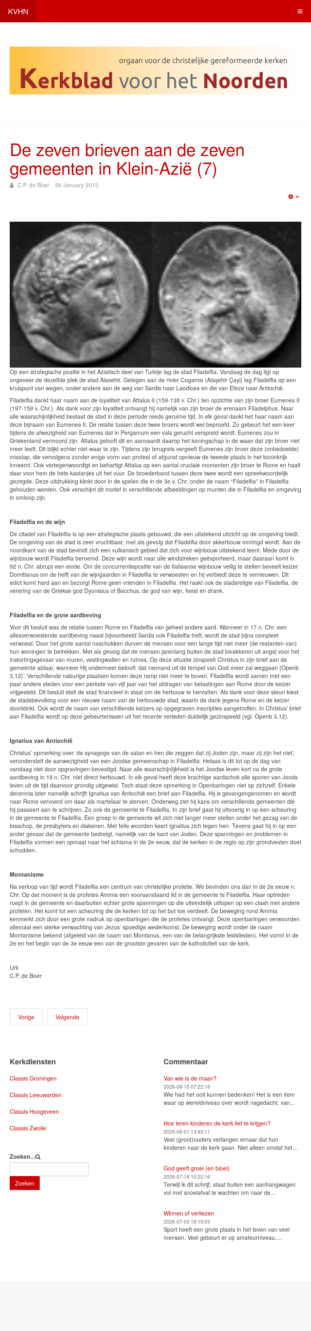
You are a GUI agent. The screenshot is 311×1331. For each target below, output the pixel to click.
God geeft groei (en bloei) (197, 1168)
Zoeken (24, 1183)
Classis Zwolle (28, 1128)
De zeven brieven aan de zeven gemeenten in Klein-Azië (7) (127, 158)
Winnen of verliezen (189, 1213)
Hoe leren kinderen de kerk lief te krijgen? (217, 1123)
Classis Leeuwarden (36, 1095)
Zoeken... (22, 1156)
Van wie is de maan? (190, 1078)
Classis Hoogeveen (34, 1111)
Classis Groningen (33, 1078)
